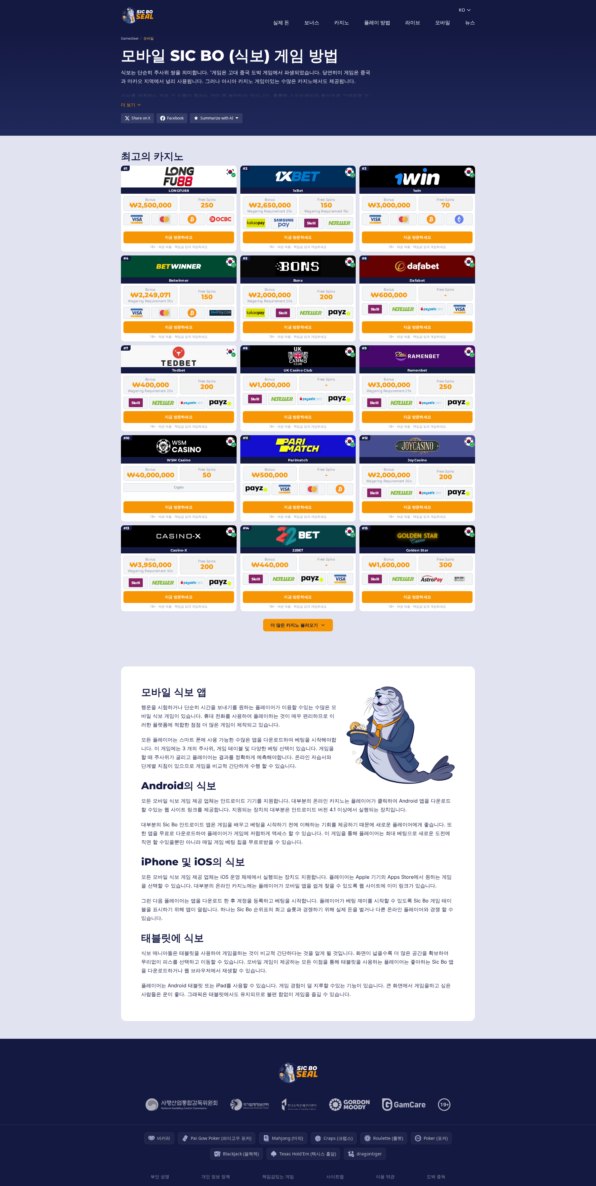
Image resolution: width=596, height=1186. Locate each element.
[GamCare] (403, 1104)
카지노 (341, 22)
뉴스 (470, 22)
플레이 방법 (377, 22)
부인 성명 (160, 1176)
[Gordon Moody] (349, 1104)
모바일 (442, 22)
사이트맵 (335, 1176)
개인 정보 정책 (215, 1176)
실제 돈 (281, 22)
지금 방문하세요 (179, 237)
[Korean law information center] (249, 1104)
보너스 (311, 22)
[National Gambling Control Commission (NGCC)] (182, 1104)
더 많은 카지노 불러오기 (294, 625)
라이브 (412, 22)
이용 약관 (385, 1176)
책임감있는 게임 (278, 1176)
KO (462, 10)
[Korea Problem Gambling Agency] (299, 1104)
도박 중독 (436, 1176)
